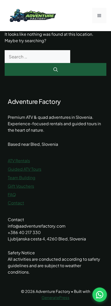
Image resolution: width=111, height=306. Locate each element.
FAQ (12, 194)
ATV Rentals (19, 160)
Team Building (21, 177)
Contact (16, 202)
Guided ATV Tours (24, 169)
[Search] (55, 69)
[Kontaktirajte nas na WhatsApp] (99, 294)
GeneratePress (55, 297)
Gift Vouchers (21, 186)
